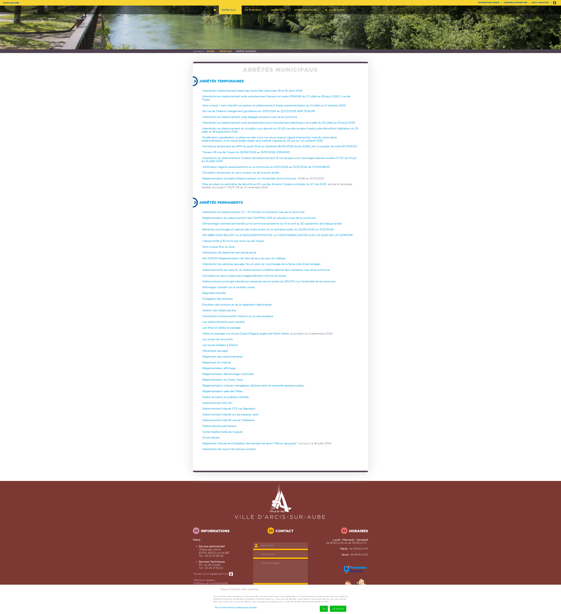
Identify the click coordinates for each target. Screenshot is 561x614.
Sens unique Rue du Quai (218, 246)
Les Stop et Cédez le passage (221, 327)
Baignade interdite (214, 293)
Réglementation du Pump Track (222, 379)
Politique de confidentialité (211, 583)
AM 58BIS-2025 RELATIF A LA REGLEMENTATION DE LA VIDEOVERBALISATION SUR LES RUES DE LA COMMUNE (277, 235)
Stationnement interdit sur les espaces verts (230, 414)
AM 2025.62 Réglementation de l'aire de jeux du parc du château (244, 258)
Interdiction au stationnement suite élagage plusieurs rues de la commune (249, 117)
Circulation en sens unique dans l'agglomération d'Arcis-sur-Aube (244, 275)
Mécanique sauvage (215, 350)
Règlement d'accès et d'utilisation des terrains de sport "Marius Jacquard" (249, 443)
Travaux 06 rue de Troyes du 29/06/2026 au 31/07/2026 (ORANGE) (246, 152)
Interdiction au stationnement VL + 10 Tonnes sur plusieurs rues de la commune (253, 212)
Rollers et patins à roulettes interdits (225, 397)
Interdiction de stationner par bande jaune (229, 252)
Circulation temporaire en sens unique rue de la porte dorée (240, 172)
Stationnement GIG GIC (217, 402)
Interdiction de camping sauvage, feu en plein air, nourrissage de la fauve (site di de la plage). (261, 264)
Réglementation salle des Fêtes (222, 391)
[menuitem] (215, 10)
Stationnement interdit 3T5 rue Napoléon (228, 408)
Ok (324, 608)
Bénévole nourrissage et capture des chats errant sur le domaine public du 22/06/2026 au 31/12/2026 (268, 229)
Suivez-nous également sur (211, 573)
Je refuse (338, 608)
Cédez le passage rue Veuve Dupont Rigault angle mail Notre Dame (245, 333)
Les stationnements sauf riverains (223, 321)
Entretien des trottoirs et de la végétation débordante (237, 304)
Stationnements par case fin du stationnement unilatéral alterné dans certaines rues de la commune (266, 269)
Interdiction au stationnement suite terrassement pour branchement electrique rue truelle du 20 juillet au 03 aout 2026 (278, 122)
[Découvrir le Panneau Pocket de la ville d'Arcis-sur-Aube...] (355, 573)
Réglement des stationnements (222, 356)
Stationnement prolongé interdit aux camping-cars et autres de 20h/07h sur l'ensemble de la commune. (269, 281)
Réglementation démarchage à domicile (228, 374)
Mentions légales (204, 580)
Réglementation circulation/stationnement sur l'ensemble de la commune (249, 178)
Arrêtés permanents (221, 202)
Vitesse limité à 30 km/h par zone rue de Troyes (233, 241)
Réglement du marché (216, 362)
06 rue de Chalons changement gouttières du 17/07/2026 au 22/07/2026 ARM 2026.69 (258, 111)
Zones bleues (211, 437)
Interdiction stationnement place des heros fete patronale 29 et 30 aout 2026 (252, 90)
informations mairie (488, 3)
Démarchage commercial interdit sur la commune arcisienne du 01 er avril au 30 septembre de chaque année (272, 223)
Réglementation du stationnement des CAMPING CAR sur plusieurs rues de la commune (259, 217)
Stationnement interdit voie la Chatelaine (228, 420)
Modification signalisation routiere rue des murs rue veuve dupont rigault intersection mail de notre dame (269, 137)
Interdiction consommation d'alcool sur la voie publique (237, 316)
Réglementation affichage (219, 368)
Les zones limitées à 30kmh (220, 345)
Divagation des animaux (217, 298)
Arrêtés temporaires (221, 81)
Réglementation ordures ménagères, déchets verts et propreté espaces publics (253, 385)
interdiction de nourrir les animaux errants (229, 449)
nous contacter (540, 3)
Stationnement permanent (219, 426)
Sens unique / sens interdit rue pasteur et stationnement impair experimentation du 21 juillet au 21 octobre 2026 (274, 105)
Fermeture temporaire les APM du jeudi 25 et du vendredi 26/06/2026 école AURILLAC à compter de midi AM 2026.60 (279, 146)
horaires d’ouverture (515, 3)
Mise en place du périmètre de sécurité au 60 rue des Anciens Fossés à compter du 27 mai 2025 (264, 184)
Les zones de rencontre (217, 339)
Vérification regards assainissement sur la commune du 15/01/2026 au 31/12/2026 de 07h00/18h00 (266, 166)
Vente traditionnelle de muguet (222, 431)
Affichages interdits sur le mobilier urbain (228, 287)
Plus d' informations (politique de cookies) (236, 607)
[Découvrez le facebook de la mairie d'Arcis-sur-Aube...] (554, 3)
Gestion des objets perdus (219, 310)
